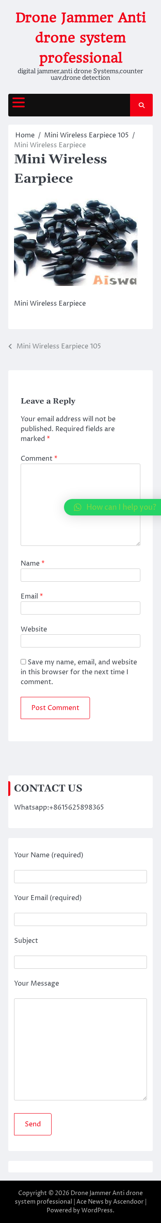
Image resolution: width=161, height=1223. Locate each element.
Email (32, 596)
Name (33, 563)
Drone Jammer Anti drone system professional (81, 37)
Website (34, 629)
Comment (39, 458)
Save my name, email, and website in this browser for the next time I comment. (79, 672)
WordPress (97, 1210)
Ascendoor (128, 1202)
